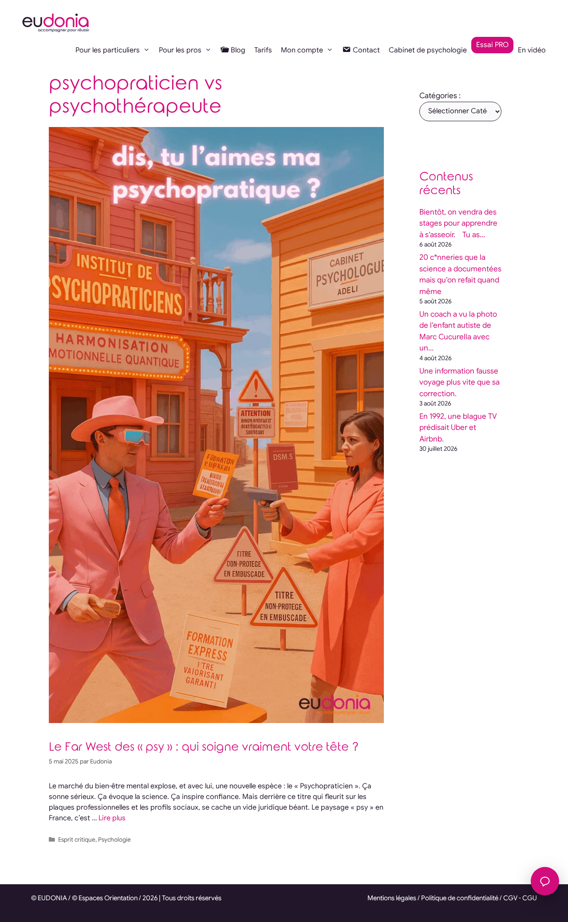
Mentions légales (391, 898)
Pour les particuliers (107, 50)
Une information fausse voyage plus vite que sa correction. (459, 382)
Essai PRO (492, 44)
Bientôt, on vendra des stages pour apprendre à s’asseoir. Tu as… (458, 223)
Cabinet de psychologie (428, 50)
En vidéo (532, 50)
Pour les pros (180, 50)
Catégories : (440, 95)
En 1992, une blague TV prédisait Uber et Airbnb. (458, 428)
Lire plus (112, 818)
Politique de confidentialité (459, 898)
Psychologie (114, 839)
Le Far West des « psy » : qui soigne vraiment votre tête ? (204, 747)
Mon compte (302, 50)
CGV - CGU (520, 898)
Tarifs (263, 50)
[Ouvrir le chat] (545, 881)
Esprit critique (76, 839)
